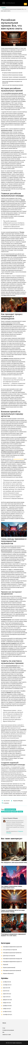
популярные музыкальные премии (12, 952)
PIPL (3, 1032)
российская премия (6, 811)
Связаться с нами (7, 1034)
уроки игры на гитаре (9, 955)
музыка (14, 811)
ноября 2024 (7, 1008)
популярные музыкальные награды (12, 958)
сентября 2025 (7, 984)
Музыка (5, 964)
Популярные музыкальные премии (12, 970)
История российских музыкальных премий (12, 72)
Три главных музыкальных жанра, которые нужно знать (11, 887)
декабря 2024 (7, 1005)
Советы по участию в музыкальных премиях (12, 85)
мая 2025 (6, 990)
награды (20, 811)
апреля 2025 (7, 993)
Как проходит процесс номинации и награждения (13, 77)
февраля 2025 (7, 999)
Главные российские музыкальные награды (12, 75)
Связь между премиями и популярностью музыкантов (12, 82)
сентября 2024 (7, 1014)
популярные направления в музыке (12, 946)
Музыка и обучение (8, 973)
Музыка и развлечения (9, 967)
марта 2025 (6, 996)
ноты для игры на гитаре (10, 949)
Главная (3, 7)
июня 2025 (6, 987)
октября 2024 (7, 1011)
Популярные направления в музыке (12, 961)
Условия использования (8, 1030)
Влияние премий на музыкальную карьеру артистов (14, 79)
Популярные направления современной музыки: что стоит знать (13, 934)
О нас (4, 1028)
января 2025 (7, 1002)
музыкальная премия (18, 459)
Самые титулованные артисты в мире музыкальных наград (13, 911)
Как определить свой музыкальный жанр (14, 862)
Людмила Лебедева (18, 800)
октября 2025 (7, 981)
